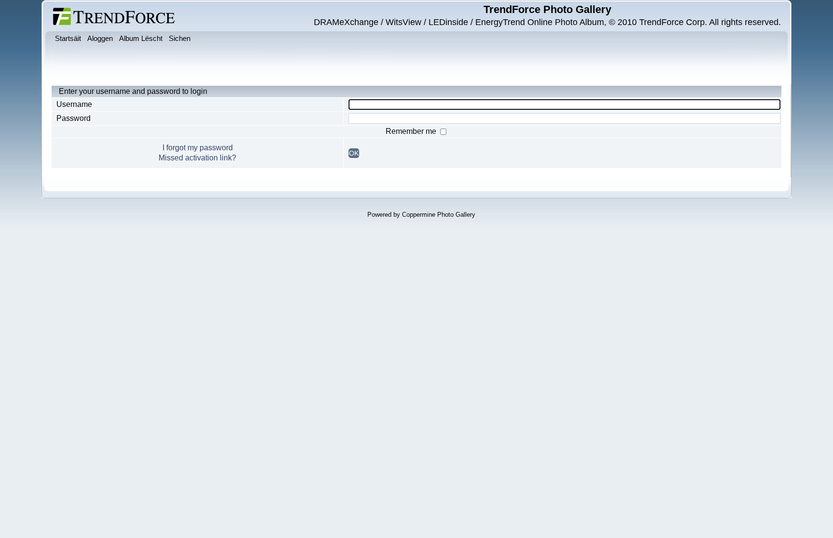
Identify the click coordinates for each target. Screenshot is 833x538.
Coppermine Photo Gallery (438, 214)
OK (354, 153)
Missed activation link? (197, 158)
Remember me (412, 131)
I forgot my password (197, 148)
